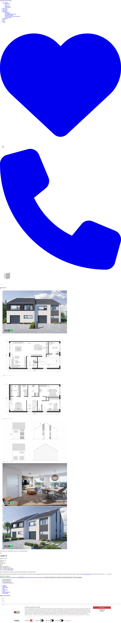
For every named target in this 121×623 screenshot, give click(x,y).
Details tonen (67, 620)
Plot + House (5, 9)
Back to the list (3, 287)
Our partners (7, 6)
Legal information (6, 592)
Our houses (5, 8)
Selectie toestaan (102, 609)
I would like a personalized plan (49, 577)
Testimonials (5, 18)
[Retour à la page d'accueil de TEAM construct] (6, 0)
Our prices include (3, 569)
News (4, 19)
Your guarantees (8, 17)
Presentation (7, 3)
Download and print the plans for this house (9, 577)
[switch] (42, 620)
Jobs (3, 20)
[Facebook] (4, 599)
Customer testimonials (38, 577)
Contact (4, 21)
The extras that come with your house (12, 16)
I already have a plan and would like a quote (65, 577)
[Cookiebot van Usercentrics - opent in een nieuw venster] (16, 620)
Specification (7, 12)
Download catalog (21, 577)
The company (5, 2)
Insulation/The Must (9, 15)
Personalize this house (29, 577)
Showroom (5, 10)
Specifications (10, 569)
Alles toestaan (101, 607)
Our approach (5, 11)
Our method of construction (10, 14)
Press (6, 4)
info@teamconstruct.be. (86, 574)
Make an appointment (78, 577)
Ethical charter (8, 7)
